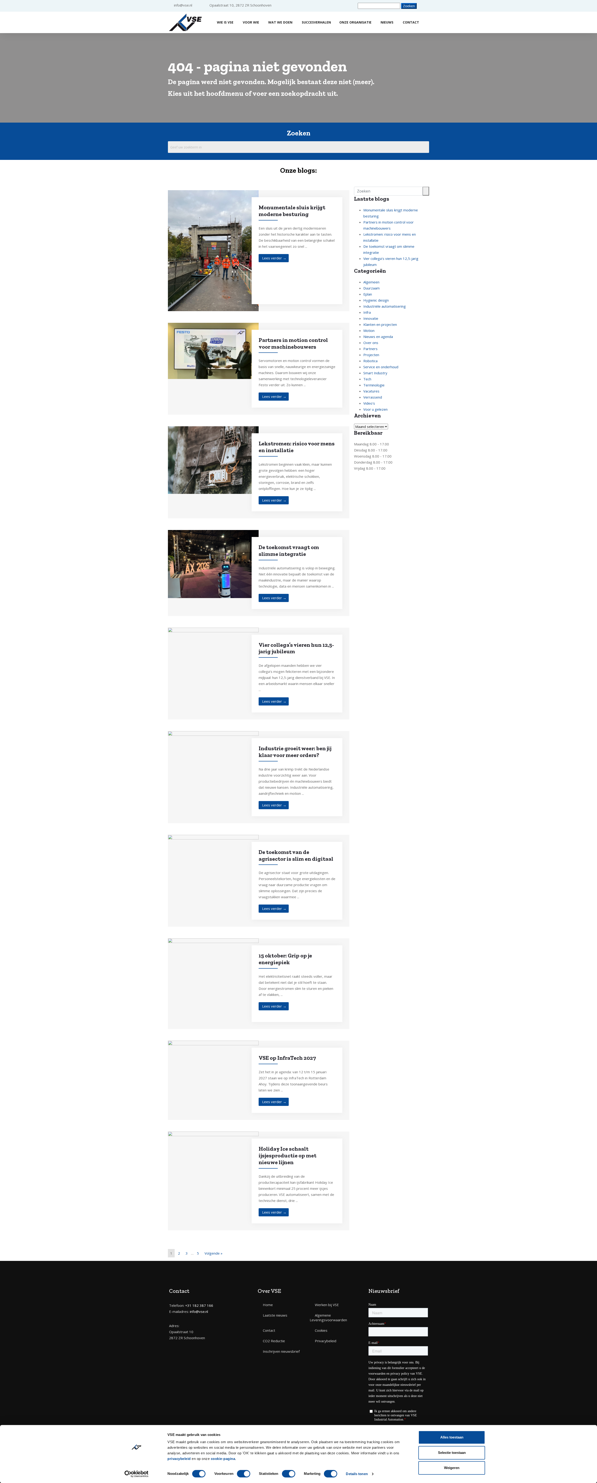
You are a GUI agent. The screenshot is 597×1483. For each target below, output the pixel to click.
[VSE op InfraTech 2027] (213, 1065)
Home (268, 1304)
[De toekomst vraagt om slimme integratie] (213, 563)
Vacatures (371, 391)
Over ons (370, 342)
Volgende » (213, 1253)
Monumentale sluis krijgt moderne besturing (292, 210)
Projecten (371, 354)
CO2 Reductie (274, 1340)
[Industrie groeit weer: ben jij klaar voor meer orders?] (213, 761)
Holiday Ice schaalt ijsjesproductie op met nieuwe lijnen (287, 1155)
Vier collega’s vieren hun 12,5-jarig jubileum (296, 648)
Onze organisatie (355, 22)
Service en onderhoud (380, 367)
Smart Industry (375, 373)
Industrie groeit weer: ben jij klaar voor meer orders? (295, 751)
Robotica (370, 360)
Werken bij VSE (327, 1304)
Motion (369, 330)
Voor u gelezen (375, 409)
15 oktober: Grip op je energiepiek (285, 959)
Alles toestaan (451, 1437)
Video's (369, 403)
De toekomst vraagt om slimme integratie (289, 550)
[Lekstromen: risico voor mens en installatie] (213, 459)
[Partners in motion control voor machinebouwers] (213, 350)
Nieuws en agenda (378, 336)
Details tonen (357, 1474)
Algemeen (371, 282)
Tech (367, 379)
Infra (367, 312)
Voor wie (251, 22)
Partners (370, 348)
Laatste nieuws (275, 1315)
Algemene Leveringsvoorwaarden (328, 1317)
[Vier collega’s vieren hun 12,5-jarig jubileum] (213, 658)
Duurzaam (371, 288)
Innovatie (370, 318)
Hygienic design (376, 300)
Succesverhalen (316, 22)
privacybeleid (179, 1459)
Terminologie (374, 385)
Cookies (321, 1330)
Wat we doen (280, 22)
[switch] (243, 1473)
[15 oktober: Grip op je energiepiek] (213, 983)
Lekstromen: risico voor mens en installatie (297, 447)
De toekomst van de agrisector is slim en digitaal (296, 855)
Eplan (367, 294)
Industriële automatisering (384, 306)
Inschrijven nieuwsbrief (281, 1351)
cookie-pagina (223, 1459)
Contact (411, 22)
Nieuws (387, 22)
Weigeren (451, 1468)
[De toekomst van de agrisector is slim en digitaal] (213, 855)
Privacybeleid (325, 1340)
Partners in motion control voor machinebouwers (293, 343)
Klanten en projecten (380, 324)
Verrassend (372, 397)
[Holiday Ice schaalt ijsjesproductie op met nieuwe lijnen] (213, 1161)
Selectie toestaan (452, 1453)
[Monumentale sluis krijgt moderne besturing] (213, 250)
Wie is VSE (225, 22)
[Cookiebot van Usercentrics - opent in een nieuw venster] (136, 1473)
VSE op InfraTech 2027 (287, 1057)
